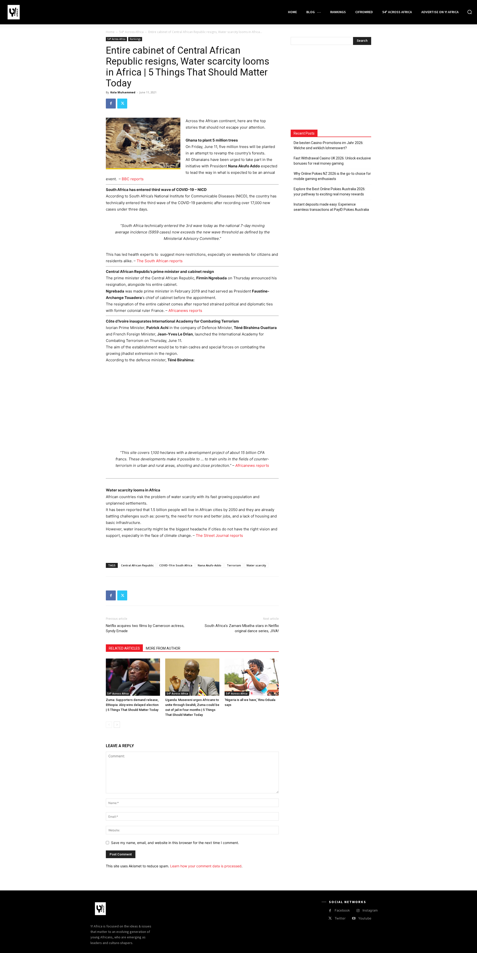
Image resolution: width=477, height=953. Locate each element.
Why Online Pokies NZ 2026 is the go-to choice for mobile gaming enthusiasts (332, 176)
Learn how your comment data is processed (205, 866)
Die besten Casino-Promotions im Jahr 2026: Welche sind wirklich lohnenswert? (328, 145)
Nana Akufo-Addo (209, 565)
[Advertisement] (192, 405)
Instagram (370, 910)
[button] (469, 11)
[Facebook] (111, 104)
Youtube (364, 918)
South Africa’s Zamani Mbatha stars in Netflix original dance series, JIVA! (242, 628)
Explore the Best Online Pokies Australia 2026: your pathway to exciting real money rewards (329, 191)
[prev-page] (109, 725)
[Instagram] (358, 911)
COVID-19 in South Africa (175, 565)
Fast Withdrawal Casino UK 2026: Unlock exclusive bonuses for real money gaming (332, 160)
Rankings (135, 39)
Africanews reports (185, 310)
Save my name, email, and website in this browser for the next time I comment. (175, 843)
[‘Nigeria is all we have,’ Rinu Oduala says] (252, 677)
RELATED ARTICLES (124, 648)
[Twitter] (122, 104)
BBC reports (133, 179)
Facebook (342, 910)
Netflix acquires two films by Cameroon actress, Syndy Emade (145, 628)
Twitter (340, 918)
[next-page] (117, 725)
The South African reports (160, 260)
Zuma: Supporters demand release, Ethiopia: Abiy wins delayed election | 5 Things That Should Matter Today (132, 705)
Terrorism (234, 565)
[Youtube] (354, 918)
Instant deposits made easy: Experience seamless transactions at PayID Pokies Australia (331, 207)
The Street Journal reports (219, 535)
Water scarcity (256, 565)
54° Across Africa (131, 32)
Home (110, 32)
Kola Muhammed (122, 92)
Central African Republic (137, 565)
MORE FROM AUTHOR (163, 648)
